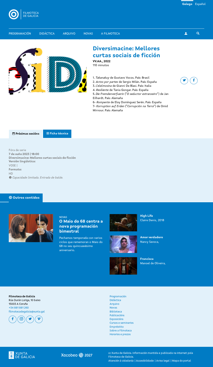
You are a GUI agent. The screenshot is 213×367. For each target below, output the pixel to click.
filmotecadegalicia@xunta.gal (27, 311)
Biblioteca (116, 311)
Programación (20, 33)
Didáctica (46, 33)
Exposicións (116, 319)
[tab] (26, 134)
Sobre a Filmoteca (121, 330)
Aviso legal (163, 361)
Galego (187, 4)
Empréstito (117, 327)
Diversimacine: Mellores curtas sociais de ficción (42, 157)
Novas (88, 33)
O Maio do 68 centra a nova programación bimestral (81, 226)
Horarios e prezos (120, 334)
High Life (146, 215)
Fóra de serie (17, 150)
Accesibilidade (145, 361)
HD (11, 173)
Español (200, 4)
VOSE (12, 165)
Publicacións (117, 315)
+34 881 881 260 (19, 307)
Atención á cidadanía (121, 361)
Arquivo (69, 33)
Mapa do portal (181, 361)
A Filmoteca (110, 33)
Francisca (147, 259)
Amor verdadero (151, 237)
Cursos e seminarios (122, 323)
